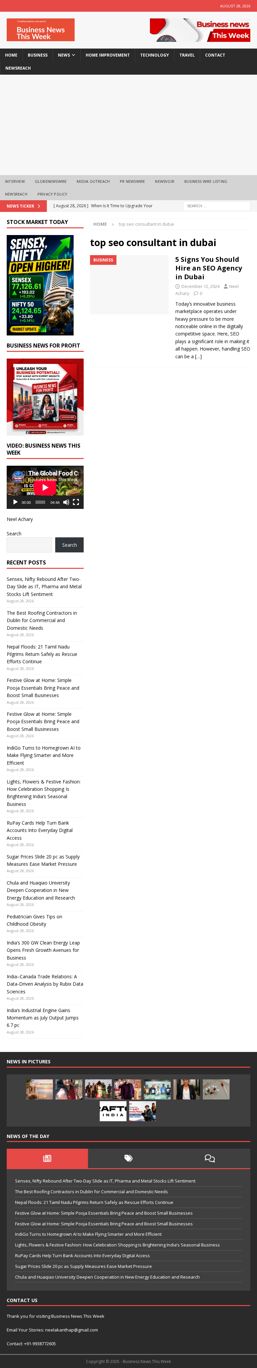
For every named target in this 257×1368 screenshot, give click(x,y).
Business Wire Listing (205, 181)
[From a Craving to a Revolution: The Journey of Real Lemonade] (186, 1089)
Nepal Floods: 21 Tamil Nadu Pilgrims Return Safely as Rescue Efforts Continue (42, 654)
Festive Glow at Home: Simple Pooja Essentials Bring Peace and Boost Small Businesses (43, 687)
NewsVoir (164, 181)
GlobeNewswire (51, 181)
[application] (45, 487)
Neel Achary (20, 519)
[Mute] (66, 502)
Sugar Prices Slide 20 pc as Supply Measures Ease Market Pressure (83, 1266)
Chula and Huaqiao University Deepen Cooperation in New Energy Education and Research (41, 890)
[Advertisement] (128, 125)
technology (154, 55)
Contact (215, 55)
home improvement (108, 55)
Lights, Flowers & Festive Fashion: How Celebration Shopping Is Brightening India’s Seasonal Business (117, 1245)
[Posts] (47, 1158)
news (64, 55)
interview (15, 181)
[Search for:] (216, 205)
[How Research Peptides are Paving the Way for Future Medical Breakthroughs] (216, 1089)
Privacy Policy (52, 194)
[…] (198, 356)
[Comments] (209, 1158)
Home (11, 55)
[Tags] (128, 1158)
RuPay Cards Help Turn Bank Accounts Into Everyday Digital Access (40, 830)
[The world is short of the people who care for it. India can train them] (157, 1089)
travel (187, 55)
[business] (129, 284)
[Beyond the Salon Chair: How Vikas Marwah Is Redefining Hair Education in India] (127, 1089)
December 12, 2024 (200, 286)
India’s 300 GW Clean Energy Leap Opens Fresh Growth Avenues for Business (43, 950)
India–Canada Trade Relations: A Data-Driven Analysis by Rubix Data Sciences (45, 984)
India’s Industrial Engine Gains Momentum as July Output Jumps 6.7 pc (43, 1018)
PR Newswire (132, 181)
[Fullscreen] (76, 502)
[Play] (15, 502)
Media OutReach (93, 181)
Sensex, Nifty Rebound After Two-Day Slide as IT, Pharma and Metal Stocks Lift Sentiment (44, 586)
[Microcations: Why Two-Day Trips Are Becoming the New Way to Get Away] (39, 1089)
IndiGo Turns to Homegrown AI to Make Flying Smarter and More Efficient (44, 755)
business (38, 55)
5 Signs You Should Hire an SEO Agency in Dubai (208, 268)
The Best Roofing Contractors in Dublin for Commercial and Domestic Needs (42, 620)
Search (14, 533)
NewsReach (18, 68)
